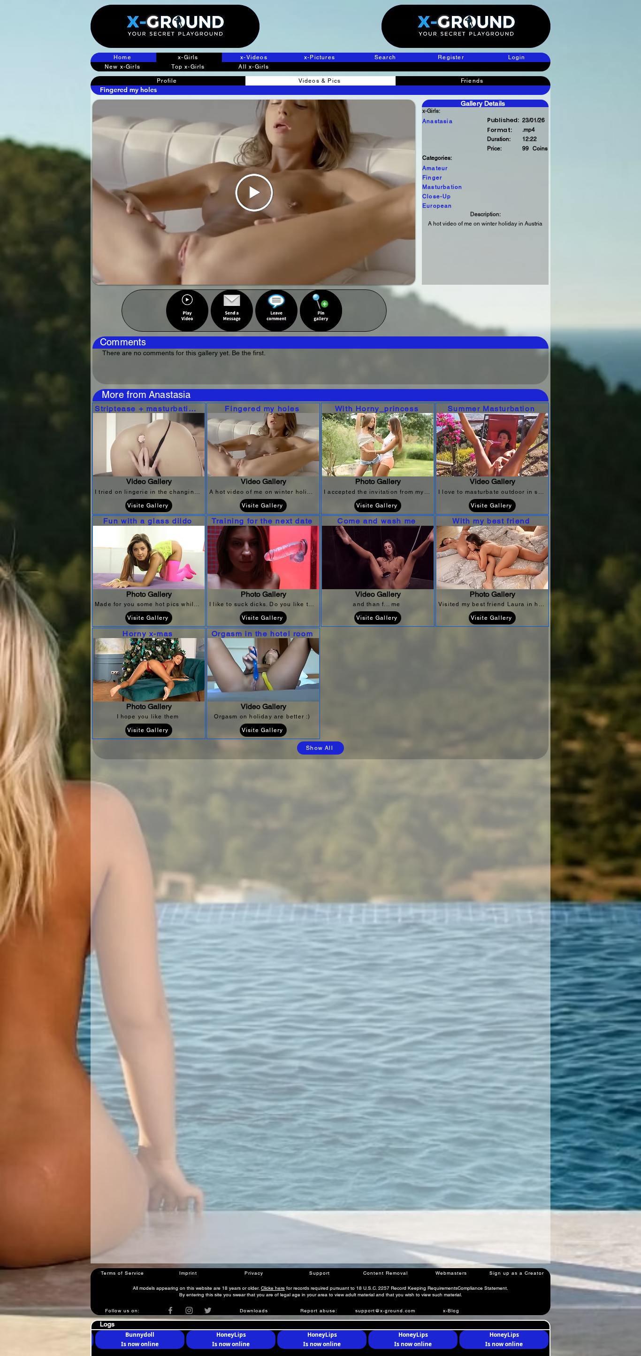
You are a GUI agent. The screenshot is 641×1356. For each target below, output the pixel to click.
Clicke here (273, 1288)
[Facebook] (170, 1310)
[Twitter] (208, 1310)
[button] (452, 57)
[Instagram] (189, 1310)
